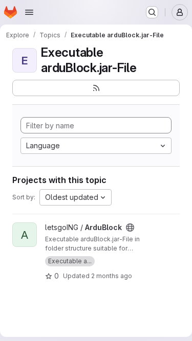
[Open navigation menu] (29, 12)
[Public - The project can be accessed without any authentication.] (130, 227)
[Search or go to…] (152, 12)
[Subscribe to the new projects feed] (96, 88)
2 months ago (111, 276)
